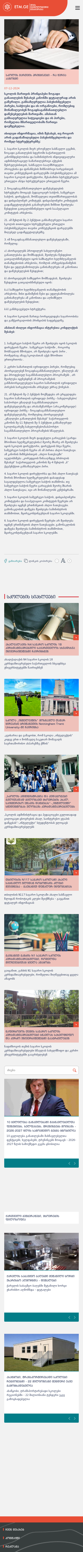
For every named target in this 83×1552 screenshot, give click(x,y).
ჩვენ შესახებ (14, 1529)
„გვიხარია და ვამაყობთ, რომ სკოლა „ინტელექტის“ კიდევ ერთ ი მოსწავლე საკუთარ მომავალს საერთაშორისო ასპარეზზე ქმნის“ (38, 739)
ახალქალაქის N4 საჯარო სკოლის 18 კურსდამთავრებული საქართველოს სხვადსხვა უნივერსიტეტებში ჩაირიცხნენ (35, 663)
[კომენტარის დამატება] (6, 339)
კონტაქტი (12, 1538)
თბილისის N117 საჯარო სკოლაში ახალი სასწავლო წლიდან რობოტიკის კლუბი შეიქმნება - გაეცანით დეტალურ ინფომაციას (38, 898)
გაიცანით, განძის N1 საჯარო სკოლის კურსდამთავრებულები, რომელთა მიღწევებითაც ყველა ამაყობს (41, 974)
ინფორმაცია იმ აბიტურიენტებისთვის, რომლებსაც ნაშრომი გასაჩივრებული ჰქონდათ (35, 1381)
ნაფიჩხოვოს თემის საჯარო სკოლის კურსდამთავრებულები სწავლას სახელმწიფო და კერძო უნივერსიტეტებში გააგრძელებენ (41, 1050)
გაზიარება (13, 561)
